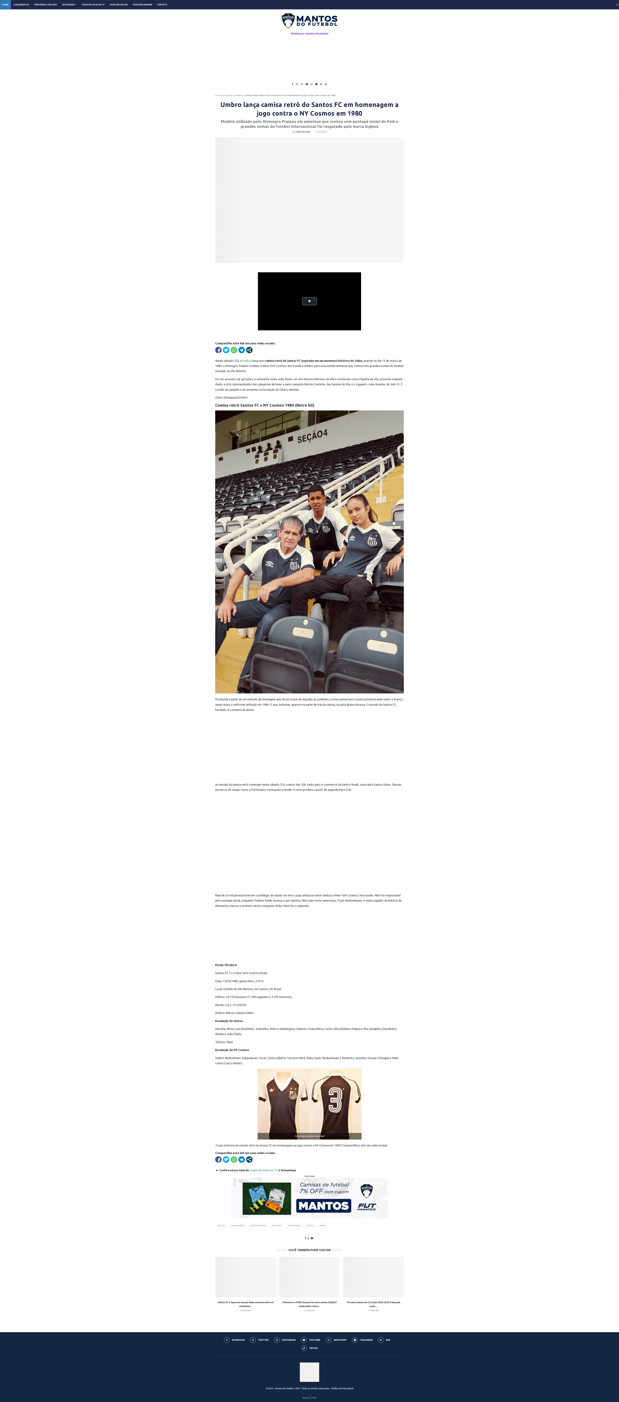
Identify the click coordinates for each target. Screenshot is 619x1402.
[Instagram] (302, 84)
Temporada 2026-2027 (45, 5)
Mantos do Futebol (223, 95)
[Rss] (321, 84)
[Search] (617, 4)
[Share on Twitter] (308, 1238)
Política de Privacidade (342, 1388)
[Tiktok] (326, 84)
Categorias (68, 5)
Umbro (322, 1226)
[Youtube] (307, 84)
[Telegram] (316, 84)
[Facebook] (292, 84)
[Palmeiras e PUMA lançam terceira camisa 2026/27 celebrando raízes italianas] (309, 1277)
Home (5, 5)
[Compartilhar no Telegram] (241, 350)
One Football (294, 1226)
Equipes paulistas (258, 1226)
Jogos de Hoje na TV (93, 5)
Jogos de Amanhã (142, 5)
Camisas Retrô (238, 1226)
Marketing (239, 95)
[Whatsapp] (312, 84)
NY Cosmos (277, 1226)
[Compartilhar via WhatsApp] (234, 350)
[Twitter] (297, 84)
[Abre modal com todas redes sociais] (249, 350)
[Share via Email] (312, 1238)
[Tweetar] (226, 350)
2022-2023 (221, 1226)
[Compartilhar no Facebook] (218, 350)
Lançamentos (21, 5)
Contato (162, 5)
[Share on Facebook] (305, 1238)
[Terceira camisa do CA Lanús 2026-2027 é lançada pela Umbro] (373, 1277)
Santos (310, 1226)
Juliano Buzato (302, 131)
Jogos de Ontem (118, 5)
